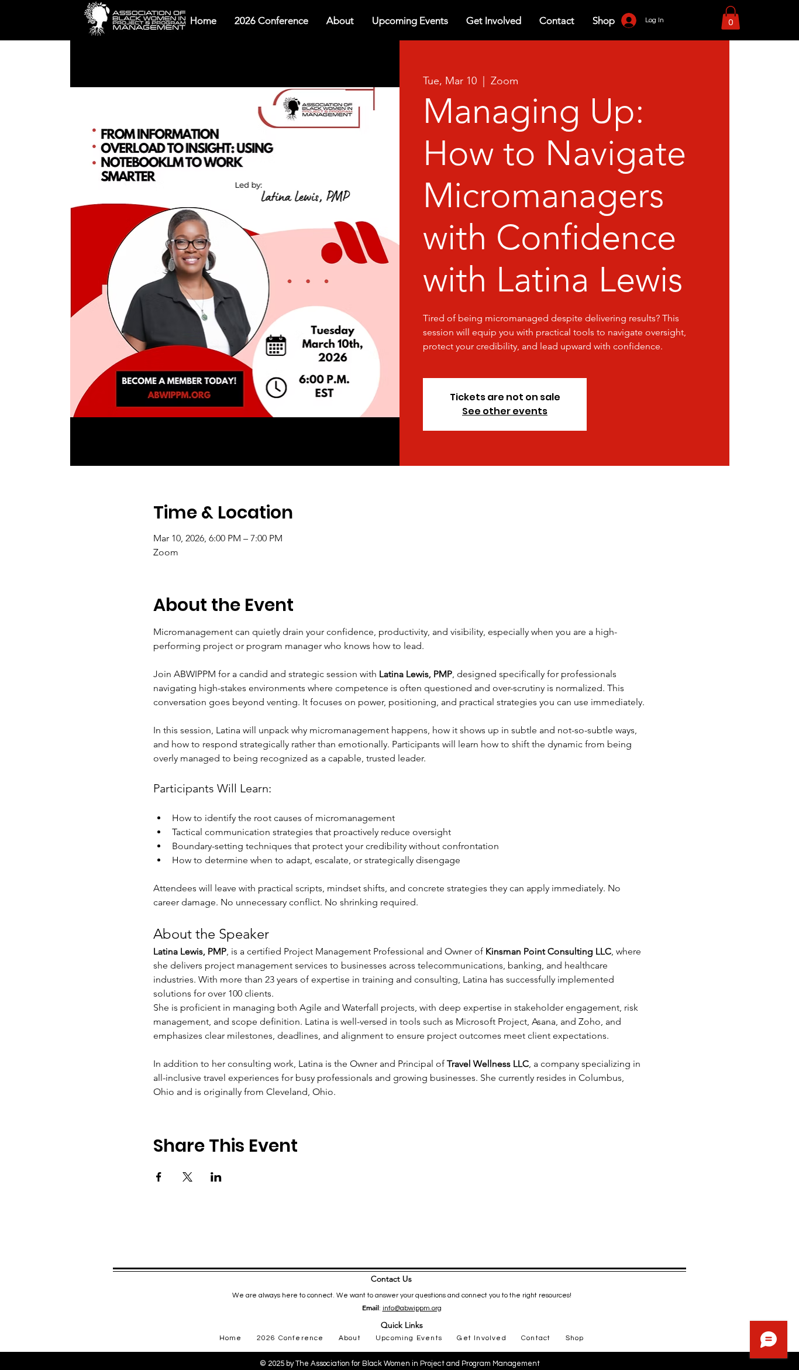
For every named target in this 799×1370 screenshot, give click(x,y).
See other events (504, 411)
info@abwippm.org (412, 1308)
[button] (731, 18)
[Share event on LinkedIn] (216, 1177)
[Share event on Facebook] (158, 1177)
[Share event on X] (187, 1177)
